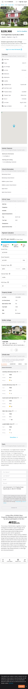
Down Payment (5, 257)
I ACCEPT (21, 686)
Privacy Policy (18, 501)
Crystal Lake (11, 5)
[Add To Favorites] (24, 341)
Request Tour (18, 561)
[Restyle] (3, 23)
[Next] (16, 350)
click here (11, 683)
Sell (6, 5)
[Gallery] (25, 23)
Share (25, 561)
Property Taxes (5, 265)
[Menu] (2, 2)
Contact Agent (9, 561)
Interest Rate (4, 274)
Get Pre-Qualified (22, 31)
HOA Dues (4, 282)
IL (16, 1)
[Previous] (11, 350)
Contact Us (14, 507)
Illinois (2, 5)
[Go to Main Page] (9, 1)
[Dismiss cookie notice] (26, 686)
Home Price (4, 249)
